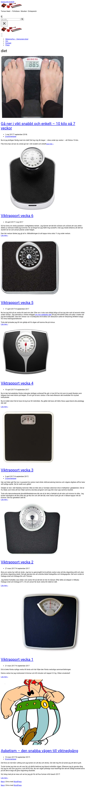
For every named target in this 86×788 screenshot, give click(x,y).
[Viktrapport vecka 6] (32, 209)
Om (6, 41)
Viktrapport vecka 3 (17, 470)
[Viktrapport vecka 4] (26, 377)
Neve (3, 782)
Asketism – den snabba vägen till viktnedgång (39, 751)
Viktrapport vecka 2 (17, 562)
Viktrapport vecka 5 (17, 302)
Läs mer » (49, 144)
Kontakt (8, 43)
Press (7, 45)
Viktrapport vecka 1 (17, 659)
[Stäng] (4, 23)
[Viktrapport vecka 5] (30, 296)
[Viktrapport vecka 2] (32, 556)
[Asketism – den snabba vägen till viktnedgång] (33, 744)
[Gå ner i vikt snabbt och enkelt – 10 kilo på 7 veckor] (32, 117)
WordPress (18, 782)
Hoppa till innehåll (7, 2)
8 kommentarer (10, 759)
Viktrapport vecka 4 (17, 383)
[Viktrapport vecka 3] (28, 464)
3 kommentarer (10, 136)
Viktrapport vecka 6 (17, 215)
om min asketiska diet (43, 315)
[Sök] (1, 17)
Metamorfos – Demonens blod (16, 39)
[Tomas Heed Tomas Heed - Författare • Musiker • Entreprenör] (11, 8)
